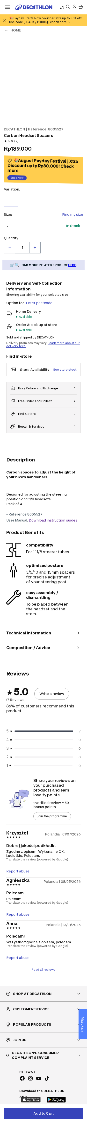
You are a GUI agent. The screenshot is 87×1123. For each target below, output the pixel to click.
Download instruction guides (53, 520)
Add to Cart (43, 1113)
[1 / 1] (43, 79)
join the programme (52, 816)
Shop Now (17, 178)
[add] (35, 247)
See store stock (65, 369)
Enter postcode (39, 303)
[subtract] (9, 247)
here (72, 265)
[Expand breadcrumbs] (6, 30)
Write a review (51, 694)
